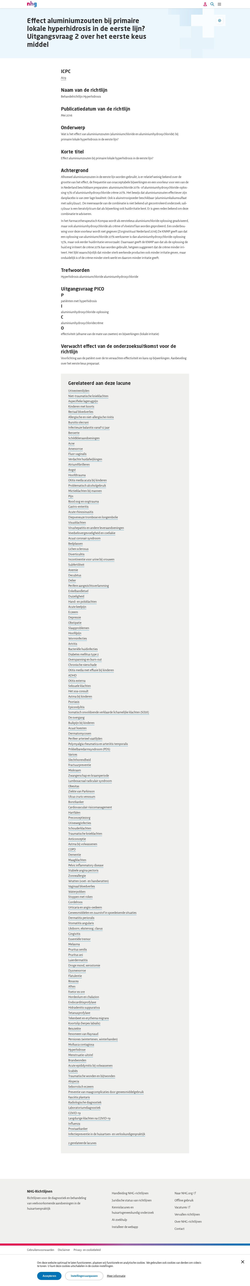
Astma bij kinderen (80, 696)
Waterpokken (76, 891)
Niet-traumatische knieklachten (88, 396)
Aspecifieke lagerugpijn (83, 401)
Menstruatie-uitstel (80, 1055)
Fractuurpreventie (79, 765)
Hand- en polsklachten (82, 601)
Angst (72, 470)
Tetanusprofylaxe (79, 1013)
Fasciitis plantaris (79, 1097)
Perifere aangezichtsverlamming (88, 586)
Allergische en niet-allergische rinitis (91, 417)
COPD (72, 849)
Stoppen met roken (80, 897)
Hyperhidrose (76, 1049)
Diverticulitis (76, 554)
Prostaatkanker (78, 1129)
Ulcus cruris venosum (81, 796)
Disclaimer (64, 1249)
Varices (72, 754)
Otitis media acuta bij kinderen (87, 480)
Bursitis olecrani (78, 422)
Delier (72, 580)
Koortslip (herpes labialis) (84, 1023)
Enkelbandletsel (78, 591)
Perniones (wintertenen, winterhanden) (93, 1039)
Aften (71, 986)
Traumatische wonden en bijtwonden (91, 1076)
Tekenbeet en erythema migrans (88, 1018)
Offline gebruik (184, 1200)
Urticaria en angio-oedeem (85, 907)
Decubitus (74, 575)
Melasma (74, 944)
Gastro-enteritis (78, 506)
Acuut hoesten (77, 728)
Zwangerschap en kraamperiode (88, 775)
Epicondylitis (76, 707)
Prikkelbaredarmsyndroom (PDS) (89, 749)
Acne (71, 443)
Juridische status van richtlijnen (132, 1200)
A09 (63, 78)
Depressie (74, 617)
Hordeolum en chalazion (83, 997)
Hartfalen (74, 812)
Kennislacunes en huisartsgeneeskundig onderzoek (133, 1210)
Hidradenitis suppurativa (84, 1007)
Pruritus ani (75, 955)
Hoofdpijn (74, 633)
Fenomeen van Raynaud (83, 1034)
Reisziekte (74, 1028)
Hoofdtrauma (77, 475)
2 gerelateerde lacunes (82, 1143)
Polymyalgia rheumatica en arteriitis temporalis (98, 744)
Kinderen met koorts (81, 406)
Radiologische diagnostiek (84, 1102)
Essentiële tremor (79, 939)
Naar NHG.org (184, 1193)
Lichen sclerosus (78, 549)
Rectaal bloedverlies (80, 412)
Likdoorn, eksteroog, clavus (85, 928)
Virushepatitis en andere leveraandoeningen (96, 528)
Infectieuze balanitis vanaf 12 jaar (89, 427)
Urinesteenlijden (78, 391)
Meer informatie (116, 1275)
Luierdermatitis (78, 960)
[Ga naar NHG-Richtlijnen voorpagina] (32, 4)
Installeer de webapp (125, 1227)
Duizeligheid (76, 596)
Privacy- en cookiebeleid (87, 1249)
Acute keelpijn (77, 607)
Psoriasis (73, 702)
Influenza (74, 1123)
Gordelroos (75, 902)
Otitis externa (76, 681)
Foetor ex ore (76, 992)
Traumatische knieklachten (85, 833)
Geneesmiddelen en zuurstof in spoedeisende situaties (102, 913)
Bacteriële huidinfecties (83, 649)
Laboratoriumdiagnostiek (84, 1108)
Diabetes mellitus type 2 (83, 654)
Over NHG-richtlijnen (188, 1221)
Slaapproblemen (78, 628)
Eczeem (73, 612)
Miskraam (74, 770)
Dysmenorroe (77, 970)
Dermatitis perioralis (81, 918)
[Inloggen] (205, 4)
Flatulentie (75, 976)
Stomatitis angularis (81, 923)
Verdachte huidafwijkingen (85, 459)
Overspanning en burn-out (85, 659)
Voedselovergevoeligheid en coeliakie (91, 533)
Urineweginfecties (79, 823)
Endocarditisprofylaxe (82, 1002)
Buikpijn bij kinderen (81, 723)
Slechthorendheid (79, 760)
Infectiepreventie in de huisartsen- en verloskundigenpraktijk (106, 1134)
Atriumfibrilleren (79, 464)
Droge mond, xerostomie (84, 965)
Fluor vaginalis (77, 454)
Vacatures (181, 1207)
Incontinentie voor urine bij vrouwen (91, 559)
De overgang (76, 717)
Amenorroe (75, 449)
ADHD (72, 675)
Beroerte (73, 433)
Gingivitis (74, 934)
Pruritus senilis (77, 949)
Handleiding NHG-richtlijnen (130, 1193)
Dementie (74, 854)
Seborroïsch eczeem (81, 1086)
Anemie (73, 570)
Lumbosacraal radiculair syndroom (90, 781)
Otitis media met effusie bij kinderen (91, 670)
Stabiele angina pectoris (83, 870)
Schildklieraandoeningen (84, 438)
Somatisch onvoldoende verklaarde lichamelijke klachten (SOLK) (108, 712)
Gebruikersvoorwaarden (40, 1249)
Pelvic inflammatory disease (85, 865)
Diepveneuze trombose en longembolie (93, 517)
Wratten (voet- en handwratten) (88, 881)
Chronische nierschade (82, 665)
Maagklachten (77, 860)
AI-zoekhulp (119, 1220)
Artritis (72, 644)
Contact (179, 1229)
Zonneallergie (77, 876)
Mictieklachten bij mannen (85, 491)
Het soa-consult (78, 691)
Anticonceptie (77, 839)
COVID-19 (74, 1113)
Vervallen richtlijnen (187, 1214)
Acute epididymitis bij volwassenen (90, 1065)
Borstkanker (76, 802)
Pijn (70, 496)
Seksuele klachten (79, 686)
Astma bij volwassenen (82, 844)
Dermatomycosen (79, 733)
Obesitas (73, 786)
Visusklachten (77, 522)
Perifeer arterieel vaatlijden (85, 738)
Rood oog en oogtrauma (83, 501)
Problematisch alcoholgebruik (87, 485)
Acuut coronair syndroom (84, 538)
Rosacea (73, 981)
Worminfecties (77, 638)
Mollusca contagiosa (81, 1044)
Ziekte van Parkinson (81, 791)
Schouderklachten (79, 828)
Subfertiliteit (76, 564)
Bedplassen (75, 543)
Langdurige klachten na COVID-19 (89, 1118)
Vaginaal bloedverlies (81, 886)
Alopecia (73, 1081)
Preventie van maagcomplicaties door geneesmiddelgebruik (106, 1092)
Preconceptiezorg (79, 817)
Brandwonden (77, 1060)
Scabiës (73, 1071)
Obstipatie (74, 623)
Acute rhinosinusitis (80, 512)
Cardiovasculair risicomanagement (90, 807)
